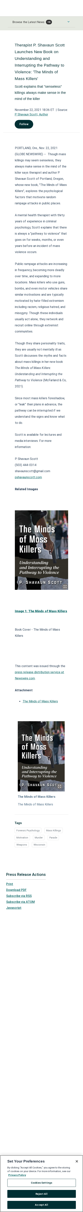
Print (9, 884)
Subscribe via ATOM (20, 902)
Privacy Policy (17, 1175)
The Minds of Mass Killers (40, 701)
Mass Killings (53, 830)
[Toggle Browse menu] (68, 22)
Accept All (41, 1204)
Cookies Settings (41, 1182)
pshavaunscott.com (28, 477)
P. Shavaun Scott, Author (31, 114)
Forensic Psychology (28, 830)
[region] (41, 1183)
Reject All (41, 1193)
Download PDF (16, 890)
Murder (39, 837)
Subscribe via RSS (19, 896)
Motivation (22, 837)
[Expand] (65, 587)
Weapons (21, 844)
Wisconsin (39, 844)
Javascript (13, 908)
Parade (53, 837)
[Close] (77, 1161)
